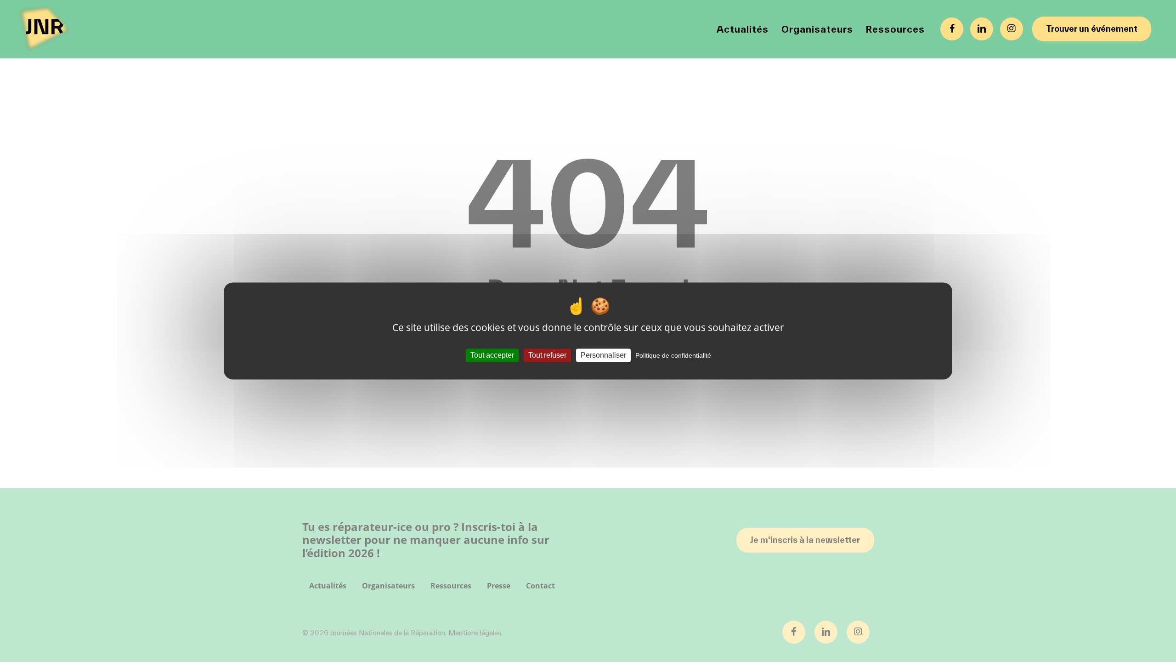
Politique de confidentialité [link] (673, 355)
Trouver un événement (1091, 29)
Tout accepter (492, 355)
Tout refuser (547, 355)
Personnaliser (603, 355)
